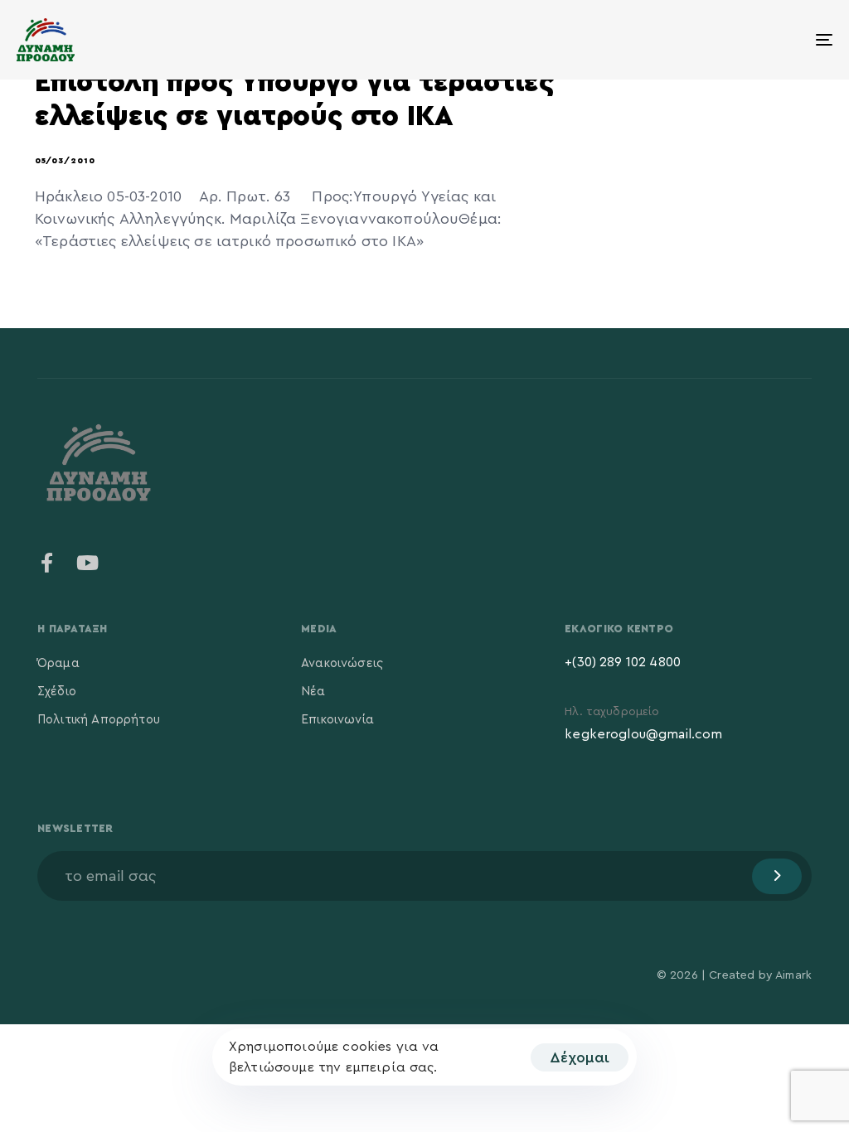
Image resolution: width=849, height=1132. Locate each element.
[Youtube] (87, 563)
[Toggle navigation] (696, 40)
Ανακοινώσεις (342, 663)
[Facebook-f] (47, 563)
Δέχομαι (579, 1057)
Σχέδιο (56, 691)
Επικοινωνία (337, 720)
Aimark (793, 975)
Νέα (313, 691)
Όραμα (58, 663)
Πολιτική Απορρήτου (98, 720)
